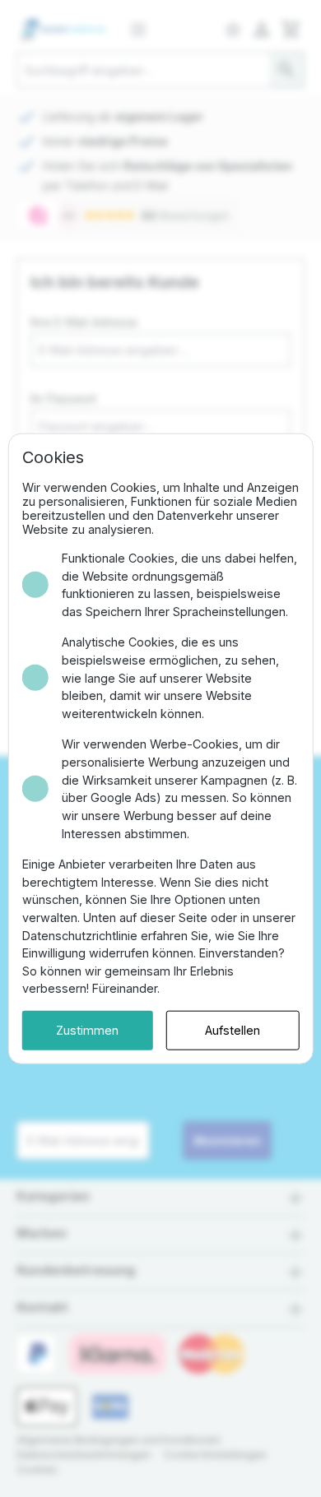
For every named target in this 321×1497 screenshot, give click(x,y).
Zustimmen (87, 1030)
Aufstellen (232, 1030)
